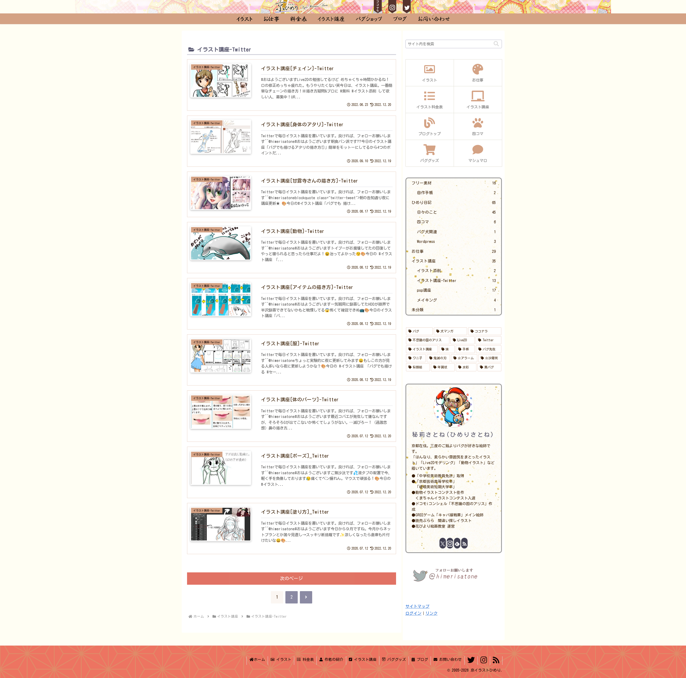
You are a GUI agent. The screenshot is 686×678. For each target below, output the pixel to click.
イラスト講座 (364, 659)
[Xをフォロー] (442, 543)
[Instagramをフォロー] (450, 543)
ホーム (259, 659)
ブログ (421, 659)
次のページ (291, 578)
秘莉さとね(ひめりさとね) (453, 435)
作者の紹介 (333, 659)
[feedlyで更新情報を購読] (457, 543)
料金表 (307, 659)
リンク (432, 613)
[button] (496, 44)
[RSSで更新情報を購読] (464, 543)
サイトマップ (417, 606)
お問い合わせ (449, 659)
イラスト (282, 659)
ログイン (413, 613)
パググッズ (395, 659)
